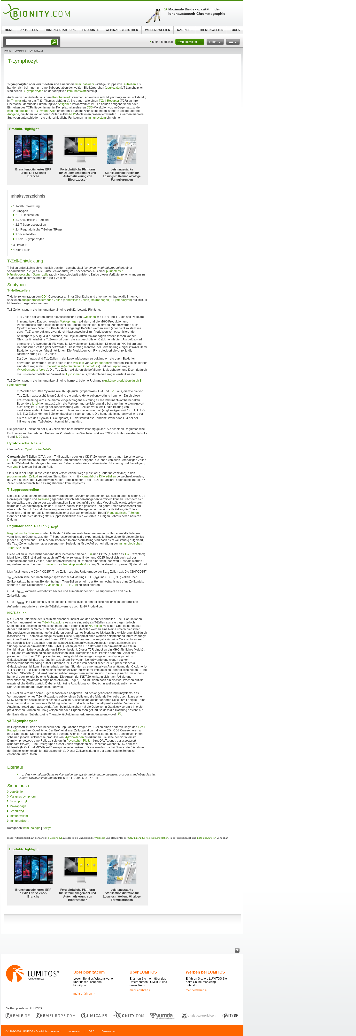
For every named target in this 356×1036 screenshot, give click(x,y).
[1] (119, 713)
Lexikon (19, 50)
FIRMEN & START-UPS (60, 30)
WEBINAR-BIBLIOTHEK (122, 30)
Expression (48, 564)
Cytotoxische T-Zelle (38, 449)
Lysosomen (73, 374)
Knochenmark (61, 97)
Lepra (115, 366)
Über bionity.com (89, 972)
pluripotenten (115, 271)
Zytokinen (52, 585)
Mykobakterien (74, 737)
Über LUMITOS (143, 972)
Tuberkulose (52, 366)
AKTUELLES (29, 30)
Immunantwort (76, 91)
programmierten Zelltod (22, 476)
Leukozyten (113, 87)
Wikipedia (99, 837)
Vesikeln (78, 363)
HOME (9, 30)
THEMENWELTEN (211, 30)
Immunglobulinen (18, 111)
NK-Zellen (95, 626)
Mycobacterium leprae (32, 369)
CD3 (90, 107)
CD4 (44, 296)
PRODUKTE (90, 30)
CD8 (10, 460)
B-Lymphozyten (33, 91)
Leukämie (16, 791)
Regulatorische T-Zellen (123, 512)
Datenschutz (109, 1031)
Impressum (74, 1031)
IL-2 (127, 554)
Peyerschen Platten (79, 740)
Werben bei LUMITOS (205, 972)
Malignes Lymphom (23, 796)
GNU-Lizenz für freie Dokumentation (148, 837)
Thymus (16, 100)
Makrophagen (100, 300)
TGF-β (73, 585)
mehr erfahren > (83, 993)
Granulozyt (17, 811)
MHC (72, 114)
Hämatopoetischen (19, 274)
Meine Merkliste (162, 42)
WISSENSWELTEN (157, 30)
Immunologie (31, 828)
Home (7, 50)
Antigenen (64, 104)
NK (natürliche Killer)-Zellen (97, 476)
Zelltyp (47, 828)
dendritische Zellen (76, 300)
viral (15, 466)
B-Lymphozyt (18, 801)
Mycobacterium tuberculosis (80, 366)
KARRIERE (185, 30)
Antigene (13, 114)
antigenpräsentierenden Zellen (42, 300)
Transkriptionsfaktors (76, 564)
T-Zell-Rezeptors (53, 622)
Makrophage (18, 806)
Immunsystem (97, 117)
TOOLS (235, 30)
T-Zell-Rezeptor (109, 100)
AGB (91, 1031)
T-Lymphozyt (55, 837)
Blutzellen (129, 84)
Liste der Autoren (206, 837)
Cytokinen (89, 317)
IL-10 (113, 391)
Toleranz (43, 499)
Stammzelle (40, 274)
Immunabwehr (84, 84)
